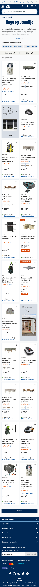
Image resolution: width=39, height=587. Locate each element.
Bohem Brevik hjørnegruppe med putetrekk (28, 157)
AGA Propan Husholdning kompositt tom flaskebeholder (26, 483)
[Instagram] (14, 573)
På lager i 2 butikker (27, 101)
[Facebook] (10, 573)
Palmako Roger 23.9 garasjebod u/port (28, 238)
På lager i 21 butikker (28, 418)
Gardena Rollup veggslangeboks (8, 481)
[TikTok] (23, 573)
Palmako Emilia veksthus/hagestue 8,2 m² (9, 323)
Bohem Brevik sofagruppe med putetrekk (8, 197)
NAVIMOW (24, 437)
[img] (10, 89)
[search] (3, 11)
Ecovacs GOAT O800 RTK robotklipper (28, 361)
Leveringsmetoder (24, 560)
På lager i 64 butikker (9, 300)
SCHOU (23, 275)
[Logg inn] (22, 6)
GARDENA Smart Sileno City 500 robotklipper (27, 199)
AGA (3, 76)
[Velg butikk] (27, 6)
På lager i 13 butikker (9, 216)
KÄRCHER (5, 154)
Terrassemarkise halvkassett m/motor (27, 280)
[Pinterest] (27, 573)
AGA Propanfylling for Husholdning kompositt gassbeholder (9, 82)
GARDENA (23, 194)
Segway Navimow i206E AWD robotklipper (27, 441)
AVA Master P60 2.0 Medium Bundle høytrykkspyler (9, 441)
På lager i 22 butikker (9, 459)
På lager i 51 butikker (28, 300)
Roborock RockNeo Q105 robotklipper (28, 123)
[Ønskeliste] (32, 6)
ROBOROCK (24, 119)
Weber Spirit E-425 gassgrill (9, 238)
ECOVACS (23, 357)
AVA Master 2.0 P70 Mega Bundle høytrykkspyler (9, 280)
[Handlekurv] (36, 6)
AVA (3, 275)
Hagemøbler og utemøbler (12, 46)
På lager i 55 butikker (28, 379)
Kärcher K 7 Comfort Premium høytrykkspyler (9, 159)
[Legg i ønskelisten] (16, 63)
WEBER (4, 234)
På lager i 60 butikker (9, 503)
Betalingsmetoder (8, 560)
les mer (18, 38)
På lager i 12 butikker (28, 176)
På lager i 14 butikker (28, 459)
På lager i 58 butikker (9, 101)
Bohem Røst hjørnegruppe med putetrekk (28, 78)
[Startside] (12, 6)
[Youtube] (18, 573)
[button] (19, 511)
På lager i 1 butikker (9, 339)
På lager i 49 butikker (9, 257)
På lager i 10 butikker (28, 216)
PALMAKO (23, 234)
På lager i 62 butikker (28, 136)
